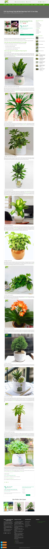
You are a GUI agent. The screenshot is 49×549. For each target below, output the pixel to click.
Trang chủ (5, 4)
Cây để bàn (37, 30)
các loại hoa (21, 471)
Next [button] (34, 507)
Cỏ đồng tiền (16, 228)
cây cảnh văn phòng (11, 471)
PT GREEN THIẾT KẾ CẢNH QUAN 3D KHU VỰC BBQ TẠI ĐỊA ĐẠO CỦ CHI (42, 59)
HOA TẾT (37, 22)
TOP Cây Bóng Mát (41, 44)
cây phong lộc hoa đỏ (17, 90)
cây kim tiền (15, 55)
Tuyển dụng (36, 4)
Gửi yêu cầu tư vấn (26, 34)
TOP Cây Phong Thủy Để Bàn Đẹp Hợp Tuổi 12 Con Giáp (26, 21)
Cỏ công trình (38, 27)
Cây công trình (38, 23)
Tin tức (32, 4)
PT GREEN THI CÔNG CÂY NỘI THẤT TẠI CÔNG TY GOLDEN (42, 66)
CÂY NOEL (37, 33)
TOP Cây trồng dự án (41, 50)
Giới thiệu (9, 4)
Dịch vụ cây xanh (18, 4)
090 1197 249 (25, 25)
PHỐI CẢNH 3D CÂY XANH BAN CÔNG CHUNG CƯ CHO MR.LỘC (42, 62)
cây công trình (6, 471)
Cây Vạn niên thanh (27, 192)
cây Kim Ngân (14, 400)
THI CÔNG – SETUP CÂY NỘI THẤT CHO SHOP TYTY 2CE (42, 69)
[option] (8, 507)
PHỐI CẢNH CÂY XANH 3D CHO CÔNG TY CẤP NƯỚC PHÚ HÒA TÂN (42, 55)
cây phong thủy (38, 28)
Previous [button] (3, 507)
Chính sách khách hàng (28, 525)
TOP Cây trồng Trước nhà (42, 47)
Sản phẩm (13, 4)
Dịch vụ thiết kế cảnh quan (26, 4)
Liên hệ (40, 4)
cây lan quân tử (26, 297)
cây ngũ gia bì (24, 124)
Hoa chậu (37, 29)
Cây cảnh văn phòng (38, 24)
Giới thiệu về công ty (27, 521)
